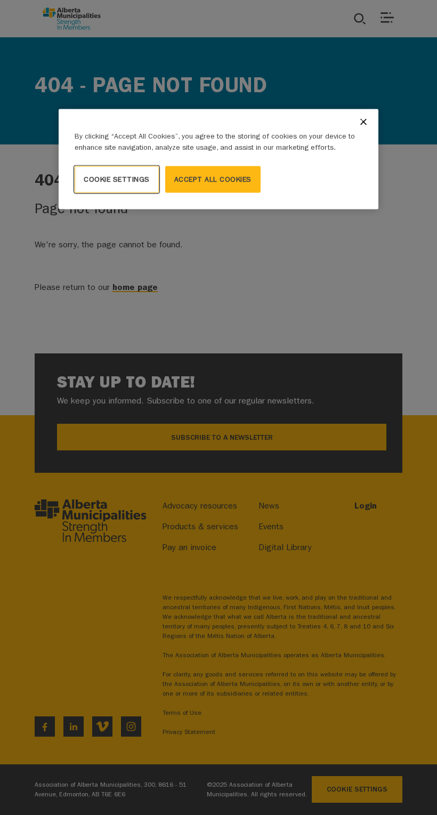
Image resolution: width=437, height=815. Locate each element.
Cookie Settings (117, 179)
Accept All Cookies (213, 179)
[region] (218, 159)
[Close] (363, 122)
